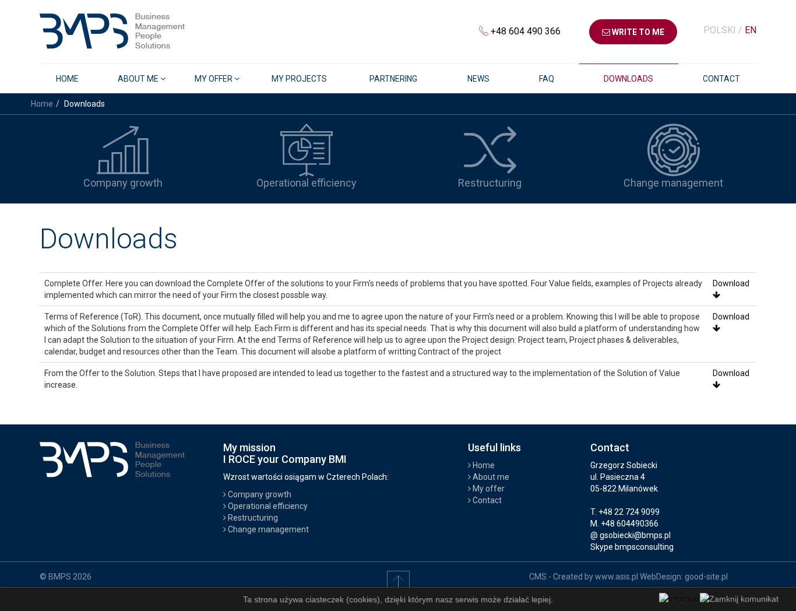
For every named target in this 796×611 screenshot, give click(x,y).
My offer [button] (214, 78)
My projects (299, 78)
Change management (267, 529)
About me (490, 477)
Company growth (258, 494)
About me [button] (139, 78)
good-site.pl (706, 576)
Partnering (393, 78)
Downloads (628, 78)
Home (67, 78)
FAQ (546, 78)
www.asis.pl (616, 576)
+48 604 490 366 (525, 31)
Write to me (637, 32)
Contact (721, 78)
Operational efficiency (267, 506)
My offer (488, 488)
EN (750, 30)
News (478, 78)
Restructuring (252, 517)
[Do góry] (398, 581)
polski (720, 30)
